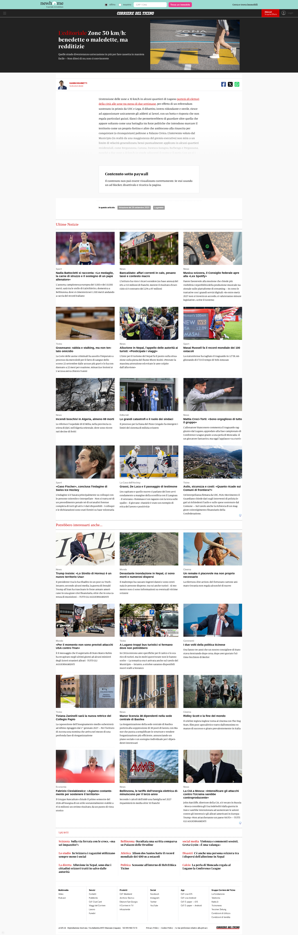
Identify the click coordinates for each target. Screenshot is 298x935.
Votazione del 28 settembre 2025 (134, 207)
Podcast (62, 898)
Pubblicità (93, 898)
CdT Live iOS (186, 894)
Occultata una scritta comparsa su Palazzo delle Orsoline (149, 843)
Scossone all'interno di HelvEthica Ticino (148, 866)
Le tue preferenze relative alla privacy (191, 928)
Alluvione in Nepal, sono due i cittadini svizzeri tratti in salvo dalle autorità (85, 868)
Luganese (158, 207)
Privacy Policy (152, 928)
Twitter (153, 902)
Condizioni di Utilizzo (221, 913)
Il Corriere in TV (126, 905)
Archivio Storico (127, 898)
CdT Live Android (188, 898)
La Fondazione (218, 894)
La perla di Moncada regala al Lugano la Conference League (207, 866)
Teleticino (216, 898)
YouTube (154, 905)
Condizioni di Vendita (221, 917)
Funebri (92, 913)
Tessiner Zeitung (219, 909)
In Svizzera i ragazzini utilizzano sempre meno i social (87, 855)
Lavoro (92, 909)
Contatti (92, 894)
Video (60, 894)
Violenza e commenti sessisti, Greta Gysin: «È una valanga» (210, 843)
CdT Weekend (126, 894)
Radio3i (215, 902)
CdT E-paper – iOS (189, 902)
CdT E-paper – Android (191, 905)
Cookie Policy (167, 928)
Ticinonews (217, 905)
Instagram (154, 898)
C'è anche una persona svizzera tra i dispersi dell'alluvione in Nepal (211, 855)
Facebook (154, 894)
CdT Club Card (95, 902)
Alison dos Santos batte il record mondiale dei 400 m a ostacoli (147, 855)
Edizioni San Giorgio (129, 902)
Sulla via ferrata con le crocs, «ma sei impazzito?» (87, 843)
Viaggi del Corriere (97, 905)
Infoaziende (125, 909)
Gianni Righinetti (78, 83)
